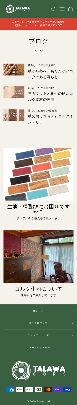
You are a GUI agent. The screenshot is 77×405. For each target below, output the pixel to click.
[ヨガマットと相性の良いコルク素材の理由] (13, 92)
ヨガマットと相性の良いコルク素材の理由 (50, 96)
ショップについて (38, 335)
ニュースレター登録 (38, 347)
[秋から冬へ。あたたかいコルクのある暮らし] (13, 69)
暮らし (32, 65)
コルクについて (38, 322)
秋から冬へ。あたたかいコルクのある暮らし (50, 74)
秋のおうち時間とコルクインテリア (50, 119)
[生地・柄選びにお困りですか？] (38, 174)
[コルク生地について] (38, 256)
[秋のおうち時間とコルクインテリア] (13, 115)
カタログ (38, 310)
